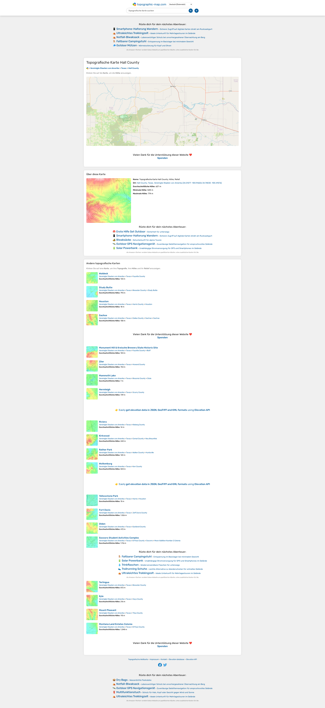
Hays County (138, 599)
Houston (104, 301)
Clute (149, 378)
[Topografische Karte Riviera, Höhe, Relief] (92, 426)
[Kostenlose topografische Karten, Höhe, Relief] (87, 68)
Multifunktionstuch (128, 692)
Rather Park (105, 449)
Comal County (138, 439)
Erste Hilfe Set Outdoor (130, 231)
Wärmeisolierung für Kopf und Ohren (155, 45)
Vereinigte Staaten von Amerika (111, 276)
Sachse (103, 315)
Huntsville (150, 452)
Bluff (149, 350)
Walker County (138, 452)
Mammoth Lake (107, 375)
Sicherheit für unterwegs (158, 232)
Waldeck (103, 273)
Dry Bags (122, 679)
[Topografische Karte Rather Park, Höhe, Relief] (92, 454)
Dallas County (138, 318)
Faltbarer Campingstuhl (131, 41)
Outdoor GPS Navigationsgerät (135, 243)
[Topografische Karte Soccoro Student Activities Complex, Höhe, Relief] (92, 542)
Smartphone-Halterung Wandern (137, 28)
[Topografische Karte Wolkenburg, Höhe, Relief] (92, 468)
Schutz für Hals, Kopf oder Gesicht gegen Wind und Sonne (168, 692)
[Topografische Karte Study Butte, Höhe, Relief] (92, 291)
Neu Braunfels (151, 439)
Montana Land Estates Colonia (115, 624)
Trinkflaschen (130, 564)
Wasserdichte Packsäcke (140, 680)
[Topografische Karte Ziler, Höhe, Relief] (92, 366)
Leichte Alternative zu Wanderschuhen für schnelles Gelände (176, 569)
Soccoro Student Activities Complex (119, 537)
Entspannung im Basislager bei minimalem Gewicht (171, 41)
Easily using (164, 410)
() (179, 183)
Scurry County (138, 392)
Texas (128, 276)
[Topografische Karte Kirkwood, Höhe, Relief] (92, 440)
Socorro (149, 541)
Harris (135, 499)
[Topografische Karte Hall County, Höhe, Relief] (108, 200)
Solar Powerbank (126, 248)
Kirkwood (104, 435)
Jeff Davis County (140, 513)
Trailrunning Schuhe (134, 568)
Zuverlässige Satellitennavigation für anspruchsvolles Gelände (184, 244)
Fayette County (139, 276)
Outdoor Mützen (126, 45)
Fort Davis (104, 510)
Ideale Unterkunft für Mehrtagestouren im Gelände (172, 33)
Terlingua (104, 582)
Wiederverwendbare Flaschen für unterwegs (160, 565)
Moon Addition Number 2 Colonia (167, 541)
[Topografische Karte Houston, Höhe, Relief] (92, 305)
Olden (102, 523)
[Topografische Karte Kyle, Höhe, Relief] (92, 600)
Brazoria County (139, 378)
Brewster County (139, 290)
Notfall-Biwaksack (127, 37)
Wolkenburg (105, 463)
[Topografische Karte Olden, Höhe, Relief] (92, 528)
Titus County (138, 613)
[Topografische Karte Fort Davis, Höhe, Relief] (92, 514)
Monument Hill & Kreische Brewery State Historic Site (128, 347)
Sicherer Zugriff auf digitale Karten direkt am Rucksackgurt (186, 29)
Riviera (103, 421)
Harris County (138, 304)
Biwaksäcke (123, 239)
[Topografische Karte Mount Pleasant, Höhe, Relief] (92, 614)
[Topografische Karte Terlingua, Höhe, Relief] (92, 586)
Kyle (101, 596)
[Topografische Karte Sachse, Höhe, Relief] (92, 319)
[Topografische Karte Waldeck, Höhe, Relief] (92, 278)
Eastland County (139, 527)
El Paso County (139, 541)
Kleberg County (139, 425)
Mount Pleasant (107, 610)
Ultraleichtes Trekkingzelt (132, 33)
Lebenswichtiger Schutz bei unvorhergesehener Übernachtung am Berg (173, 37)
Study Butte (105, 287)
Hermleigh (104, 389)
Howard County (139, 364)
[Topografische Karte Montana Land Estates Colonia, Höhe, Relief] (92, 628)
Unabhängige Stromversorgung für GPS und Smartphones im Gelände (170, 248)
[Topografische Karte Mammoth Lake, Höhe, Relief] (92, 380)
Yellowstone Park (108, 496)
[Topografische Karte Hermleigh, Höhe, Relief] (92, 394)
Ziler (101, 361)
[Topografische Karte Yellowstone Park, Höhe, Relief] (92, 500)
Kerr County (137, 466)
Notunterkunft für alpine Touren (147, 240)
